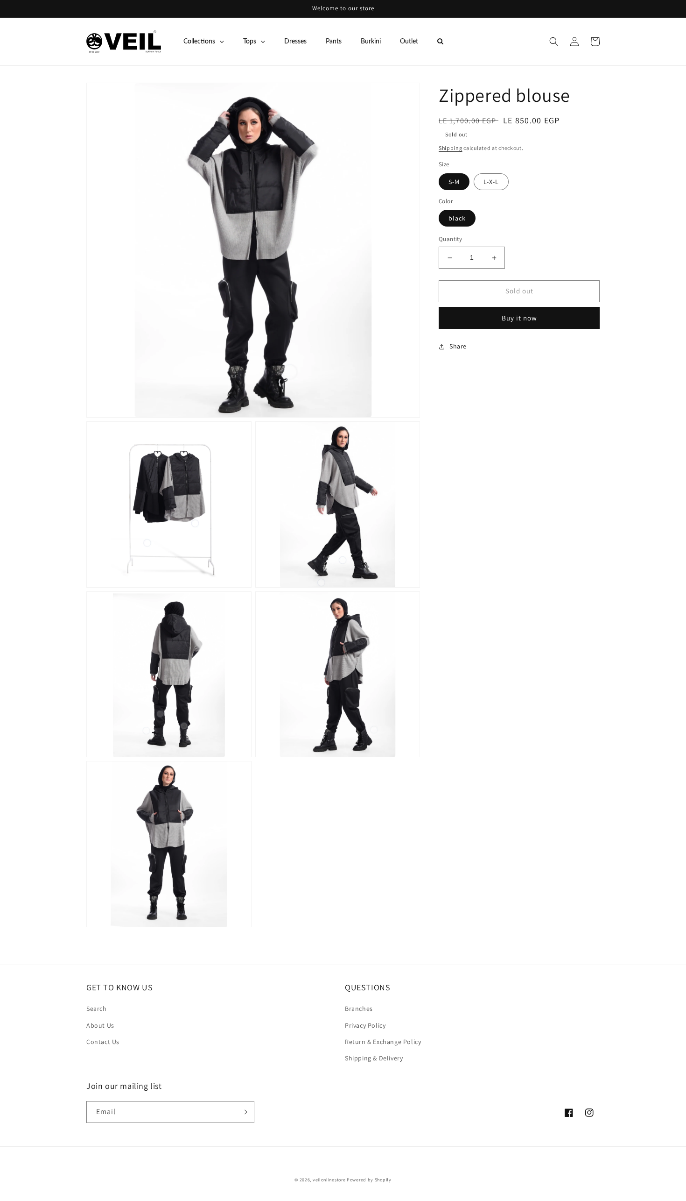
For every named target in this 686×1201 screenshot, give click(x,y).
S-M (454, 182)
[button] (554, 41)
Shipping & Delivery (374, 1058)
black (457, 218)
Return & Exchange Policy (383, 1042)
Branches (359, 1008)
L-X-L (491, 182)
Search (96, 1008)
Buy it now (519, 317)
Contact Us (102, 1042)
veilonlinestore (329, 1180)
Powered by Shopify (369, 1180)
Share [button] (458, 346)
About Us (100, 1025)
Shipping (450, 147)
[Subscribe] (243, 1112)
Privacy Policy (365, 1025)
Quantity (450, 239)
